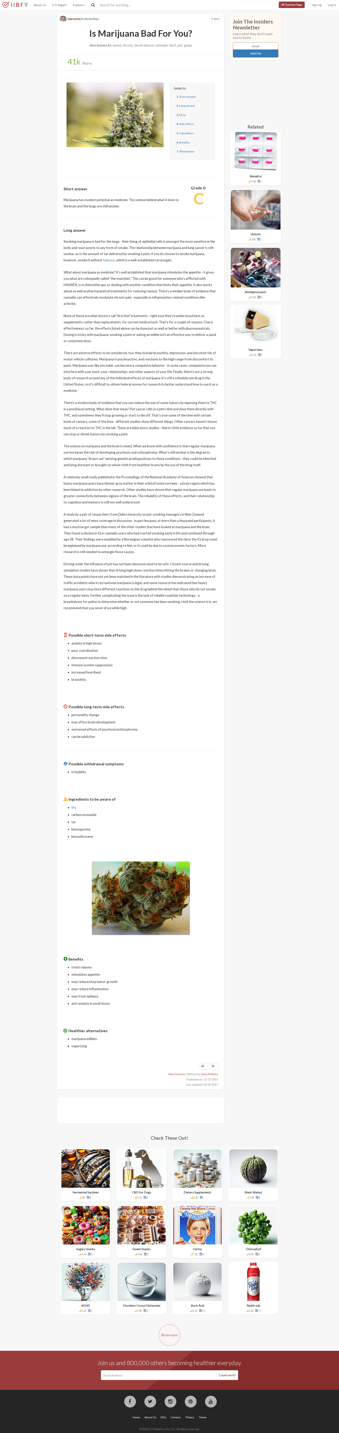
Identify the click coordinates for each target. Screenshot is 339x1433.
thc (73, 807)
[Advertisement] (135, 1110)
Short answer (187, 96)
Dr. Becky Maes (90, 18)
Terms (203, 1417)
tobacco (109, 260)
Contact (176, 1417)
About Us (40, 5)
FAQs (182, 115)
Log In (332, 5)
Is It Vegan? (59, 5)
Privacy (189, 1417)
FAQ (163, 1417)
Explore (78, 5)
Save (216, 18)
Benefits (184, 142)
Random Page (293, 4)
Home (136, 1417)
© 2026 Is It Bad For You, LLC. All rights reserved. (169, 1429)
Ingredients (186, 133)
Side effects (186, 124)
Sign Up (317, 5)
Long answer (187, 105)
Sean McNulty (209, 1074)
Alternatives (187, 151)
